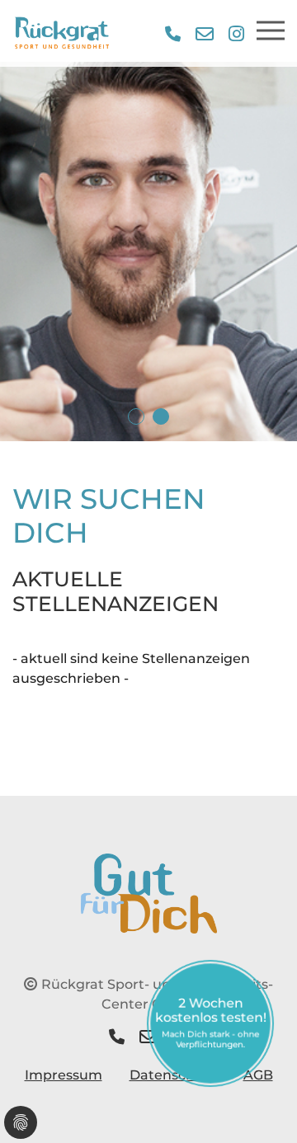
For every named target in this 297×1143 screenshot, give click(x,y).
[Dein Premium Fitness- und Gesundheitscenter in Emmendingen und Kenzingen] (61, 32)
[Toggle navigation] (271, 30)
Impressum (63, 1075)
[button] (173, 34)
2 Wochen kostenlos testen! (210, 1023)
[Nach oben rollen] (260, 1107)
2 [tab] (161, 416)
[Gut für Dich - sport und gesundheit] (149, 892)
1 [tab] (136, 416)
